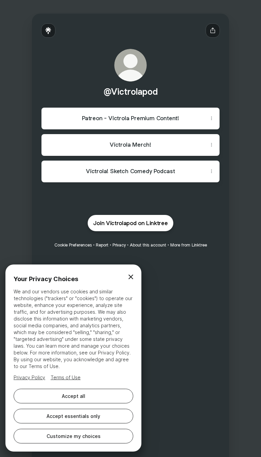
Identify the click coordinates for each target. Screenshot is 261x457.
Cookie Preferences (73, 245)
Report (102, 245)
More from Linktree (188, 245)
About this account (148, 245)
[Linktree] (48, 30)
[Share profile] (213, 30)
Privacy (119, 245)
